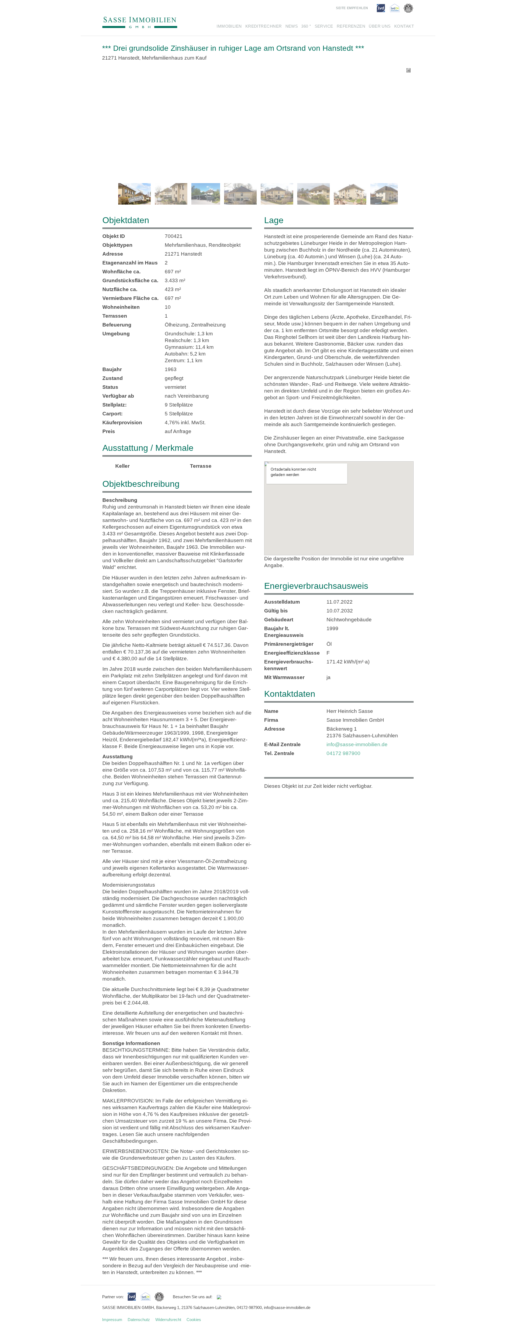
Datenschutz (139, 1319)
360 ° (306, 26)
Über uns (380, 26)
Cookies (194, 1319)
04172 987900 (343, 753)
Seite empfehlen (352, 8)
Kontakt (404, 26)
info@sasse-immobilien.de (357, 744)
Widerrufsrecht (168, 1319)
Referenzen (351, 26)
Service (324, 26)
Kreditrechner (263, 26)
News (291, 26)
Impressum (112, 1319)
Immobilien (229, 26)
